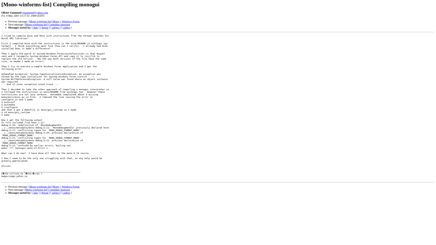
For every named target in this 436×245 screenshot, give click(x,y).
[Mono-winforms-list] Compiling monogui (47, 24)
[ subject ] (55, 27)
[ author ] (67, 27)
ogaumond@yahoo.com (35, 12)
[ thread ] (45, 27)
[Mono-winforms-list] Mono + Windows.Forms (54, 21)
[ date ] (35, 27)
